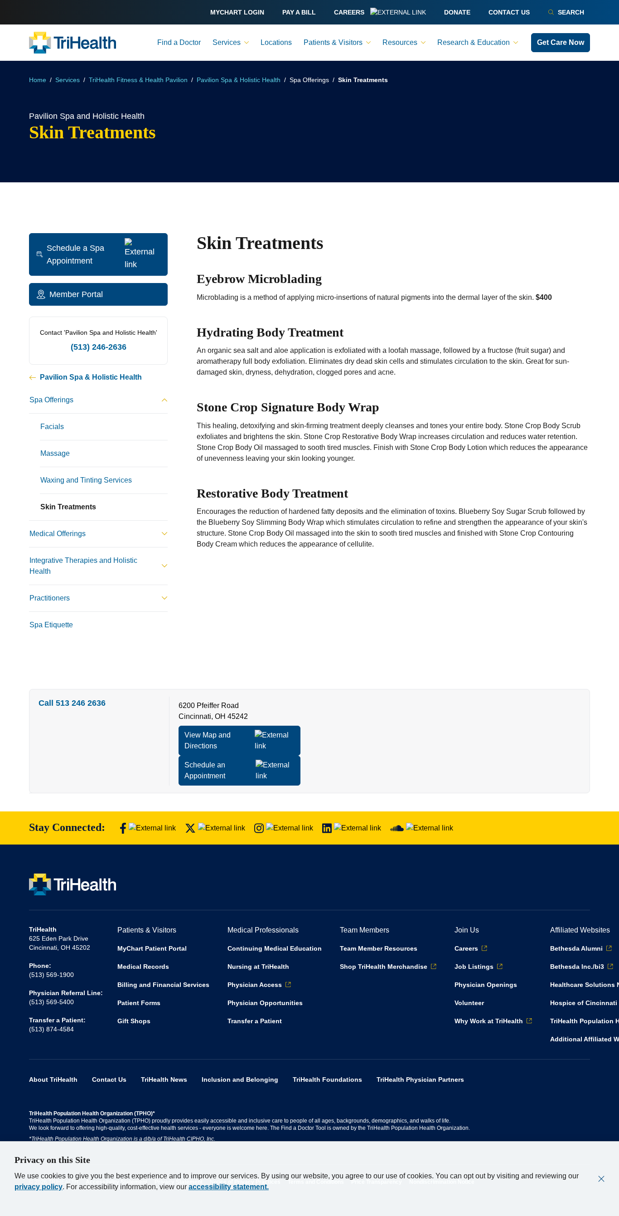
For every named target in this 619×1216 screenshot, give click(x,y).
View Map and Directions (207, 740)
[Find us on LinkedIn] (352, 828)
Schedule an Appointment (204, 770)
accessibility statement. (229, 1187)
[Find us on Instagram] (284, 828)
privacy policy (39, 1187)
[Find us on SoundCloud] (422, 828)
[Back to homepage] (72, 43)
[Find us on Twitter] (215, 828)
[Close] (601, 1178)
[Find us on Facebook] (147, 828)
